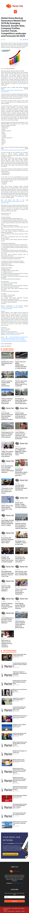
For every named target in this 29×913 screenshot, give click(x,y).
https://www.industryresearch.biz (12, 334)
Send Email (6, 330)
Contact (23, 911)
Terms (5, 911)
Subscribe (14, 901)
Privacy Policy (11, 911)
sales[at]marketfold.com (17, 883)
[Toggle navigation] (15, 11)
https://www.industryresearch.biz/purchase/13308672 (13, 150)
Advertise (18, 911)
